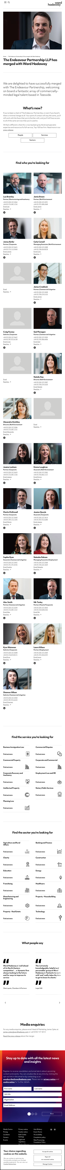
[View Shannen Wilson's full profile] (17, 679)
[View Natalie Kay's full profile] (48, 363)
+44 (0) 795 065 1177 (41, 474)
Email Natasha (38, 567)
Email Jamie (37, 206)
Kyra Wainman (9, 647)
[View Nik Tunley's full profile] (48, 588)
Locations (6, 1134)
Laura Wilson (39, 647)
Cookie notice (23, 1132)
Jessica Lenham (10, 467)
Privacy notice (23, 1129)
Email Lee (6, 206)
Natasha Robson (40, 557)
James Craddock (41, 287)
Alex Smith (7, 602)
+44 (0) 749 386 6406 (41, 339)
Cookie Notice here (10, 1164)
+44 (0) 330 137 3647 (10, 337)
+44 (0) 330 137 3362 (10, 202)
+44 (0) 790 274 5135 (41, 294)
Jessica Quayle (40, 512)
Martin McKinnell (10, 512)
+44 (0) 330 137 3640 (10, 517)
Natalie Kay (39, 377)
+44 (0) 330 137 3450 (10, 697)
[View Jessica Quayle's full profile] (48, 498)
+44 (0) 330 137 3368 (41, 562)
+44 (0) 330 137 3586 (10, 427)
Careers (6, 1137)
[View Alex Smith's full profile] (17, 588)
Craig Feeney (8, 332)
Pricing (5, 1132)
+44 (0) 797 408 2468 (41, 204)
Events (5, 1140)
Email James (7, 251)
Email (5, 289)
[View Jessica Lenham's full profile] (17, 453)
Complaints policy (40, 1137)
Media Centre (8, 1129)
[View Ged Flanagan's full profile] (48, 318)
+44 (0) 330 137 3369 (41, 652)
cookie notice (9, 1082)
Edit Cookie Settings (22, 1135)
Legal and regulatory (21, 1140)
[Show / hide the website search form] (9, 2)
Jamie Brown (39, 197)
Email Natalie (38, 387)
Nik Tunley (38, 602)
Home (4, 56)
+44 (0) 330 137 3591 (41, 202)
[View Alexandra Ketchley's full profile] (17, 408)
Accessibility (38, 1134)
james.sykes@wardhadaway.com (15, 1032)
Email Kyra (6, 657)
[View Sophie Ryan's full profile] (17, 543)
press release (8, 130)
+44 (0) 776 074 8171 (10, 655)
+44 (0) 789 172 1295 (10, 519)
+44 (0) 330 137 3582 (41, 472)
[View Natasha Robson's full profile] (48, 543)
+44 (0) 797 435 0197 (41, 655)
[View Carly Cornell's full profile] (48, 228)
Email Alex (6, 612)
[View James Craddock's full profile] (48, 273)
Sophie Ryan (8, 557)
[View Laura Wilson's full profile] (48, 633)
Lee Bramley (8, 197)
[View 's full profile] (17, 273)
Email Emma (38, 477)
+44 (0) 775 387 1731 (10, 429)
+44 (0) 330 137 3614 (41, 517)
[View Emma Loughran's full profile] (48, 453)
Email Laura (37, 657)
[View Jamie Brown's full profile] (48, 183)
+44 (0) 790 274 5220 (41, 384)
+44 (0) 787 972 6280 (41, 519)
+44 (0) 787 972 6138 (10, 339)
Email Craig (6, 341)
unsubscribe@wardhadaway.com (17, 1079)
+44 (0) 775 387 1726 (10, 474)
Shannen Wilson (10, 692)
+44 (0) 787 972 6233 (10, 700)
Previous (5, 1003)
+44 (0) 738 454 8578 (41, 249)
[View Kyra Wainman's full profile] (17, 633)
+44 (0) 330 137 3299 (10, 607)
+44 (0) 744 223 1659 (41, 564)
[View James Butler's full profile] (17, 228)
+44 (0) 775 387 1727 (10, 609)
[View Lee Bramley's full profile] (17, 183)
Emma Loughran (41, 467)
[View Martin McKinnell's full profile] (17, 498)
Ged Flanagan (40, 332)
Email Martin (7, 522)
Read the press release (11, 1036)
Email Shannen (8, 702)
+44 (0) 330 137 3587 (41, 382)
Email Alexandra (8, 432)
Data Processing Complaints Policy (39, 1141)
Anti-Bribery (38, 1129)
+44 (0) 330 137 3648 (10, 652)
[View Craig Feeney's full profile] (17, 318)
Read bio (6, 209)
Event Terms (38, 1132)
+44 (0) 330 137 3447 (10, 562)
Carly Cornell (39, 242)
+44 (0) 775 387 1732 (10, 204)
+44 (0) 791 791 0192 (10, 564)
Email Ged (37, 341)
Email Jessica (7, 477)
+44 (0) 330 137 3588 (41, 247)
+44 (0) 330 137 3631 (10, 247)
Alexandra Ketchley (11, 422)
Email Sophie (7, 567)
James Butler (8, 242)
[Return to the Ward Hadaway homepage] (55, 3)
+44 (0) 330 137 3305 (41, 337)
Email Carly (37, 251)
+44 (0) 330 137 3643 (41, 607)
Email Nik (37, 612)
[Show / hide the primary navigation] (5, 2)
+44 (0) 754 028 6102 (41, 609)
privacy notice (50, 1079)
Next (60, 1003)
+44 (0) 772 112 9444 (10, 249)
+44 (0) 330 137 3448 (41, 292)
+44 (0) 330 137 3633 (10, 472)
